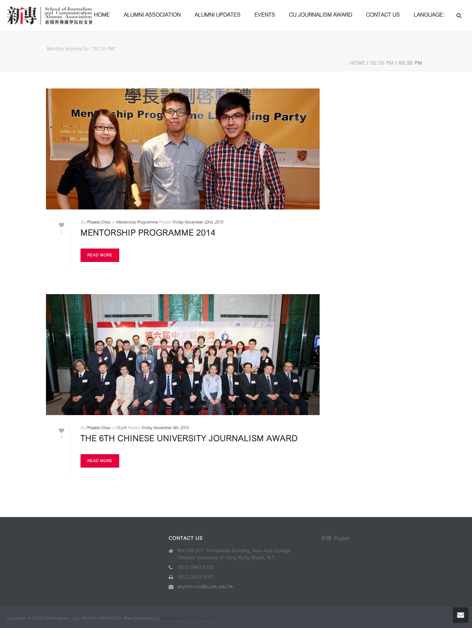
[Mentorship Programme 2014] (183, 148)
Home (102, 15)
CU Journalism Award (320, 15)
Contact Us (383, 15)
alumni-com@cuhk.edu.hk (205, 586)
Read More (99, 255)
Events (264, 15)
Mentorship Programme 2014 (148, 232)
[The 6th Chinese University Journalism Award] (183, 354)
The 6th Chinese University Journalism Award (189, 438)
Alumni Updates (217, 15)
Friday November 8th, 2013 (164, 427)
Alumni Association (152, 15)
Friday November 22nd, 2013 (197, 222)
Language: (430, 15)
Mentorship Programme (137, 222)
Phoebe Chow (98, 222)
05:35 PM (382, 63)
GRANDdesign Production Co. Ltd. (195, 618)
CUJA (121, 427)
